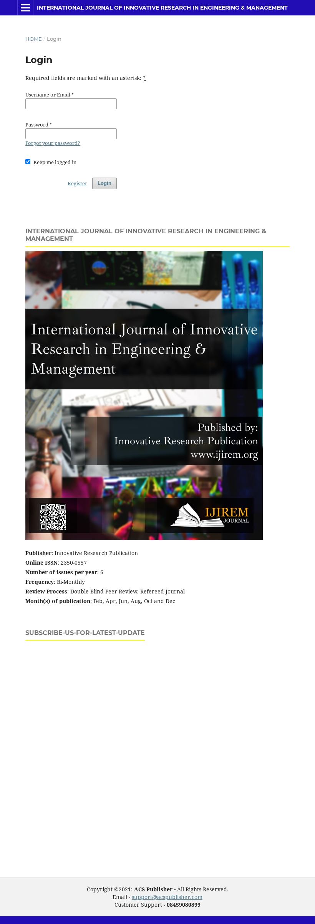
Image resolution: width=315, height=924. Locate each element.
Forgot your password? (52, 143)
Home (33, 39)
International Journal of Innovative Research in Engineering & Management (162, 7)
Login (104, 183)
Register (77, 183)
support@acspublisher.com (167, 897)
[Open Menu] (25, 7)
